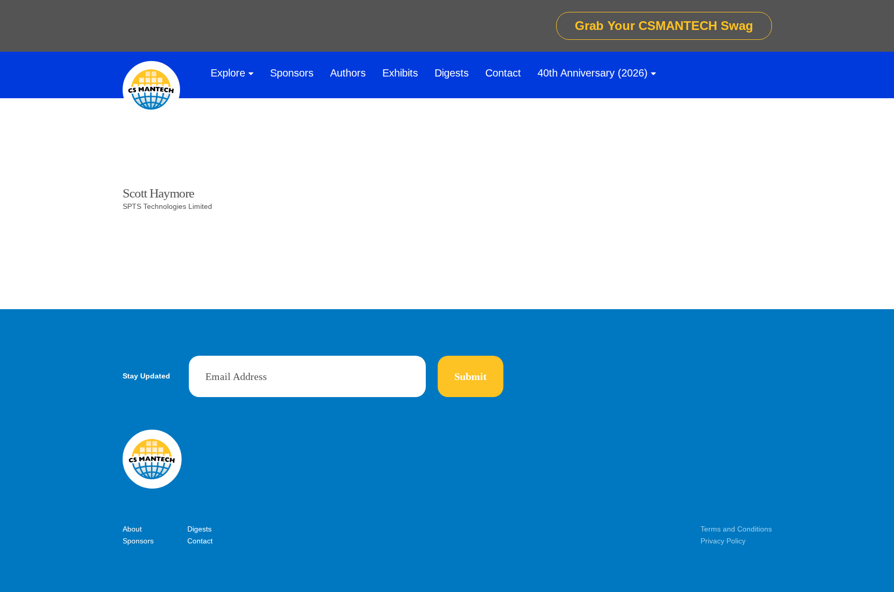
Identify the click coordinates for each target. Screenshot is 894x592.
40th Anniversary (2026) (593, 73)
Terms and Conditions (736, 529)
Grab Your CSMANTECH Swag (664, 26)
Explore (228, 73)
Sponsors (292, 73)
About (132, 529)
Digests (452, 73)
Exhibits (400, 73)
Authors (348, 73)
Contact (503, 73)
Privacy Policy (723, 541)
